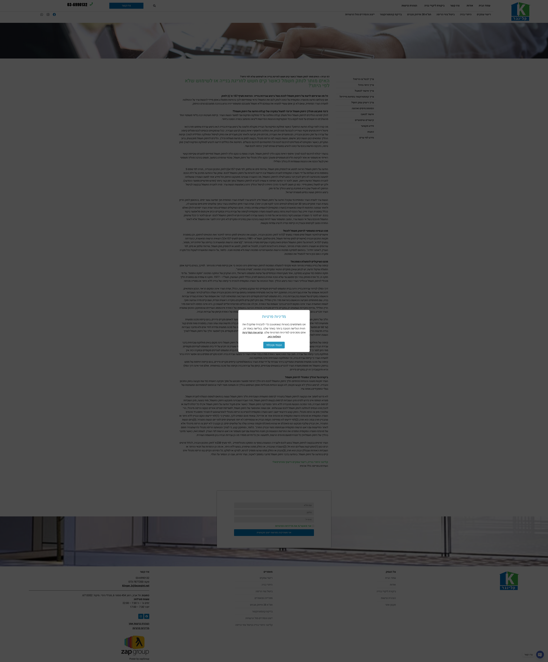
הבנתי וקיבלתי (274, 345)
